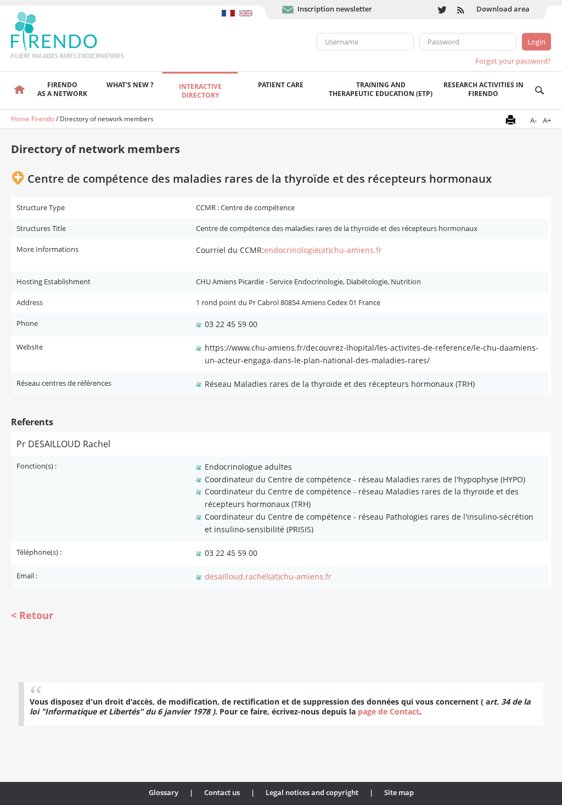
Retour (36, 615)
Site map (399, 792)
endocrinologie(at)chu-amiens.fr (323, 250)
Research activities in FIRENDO (483, 89)
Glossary (163, 792)
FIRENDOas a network (62, 89)
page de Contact (388, 711)
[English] (247, 8)
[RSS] (461, 9)
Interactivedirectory (200, 91)
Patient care (281, 84)
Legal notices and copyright (312, 792)
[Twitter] (442, 9)
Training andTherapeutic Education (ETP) (380, 89)
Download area (503, 9)
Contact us (222, 792)
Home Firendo (32, 118)
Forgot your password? (513, 61)
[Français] (230, 8)
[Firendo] (77, 34)
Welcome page (19, 90)
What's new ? (130, 84)
